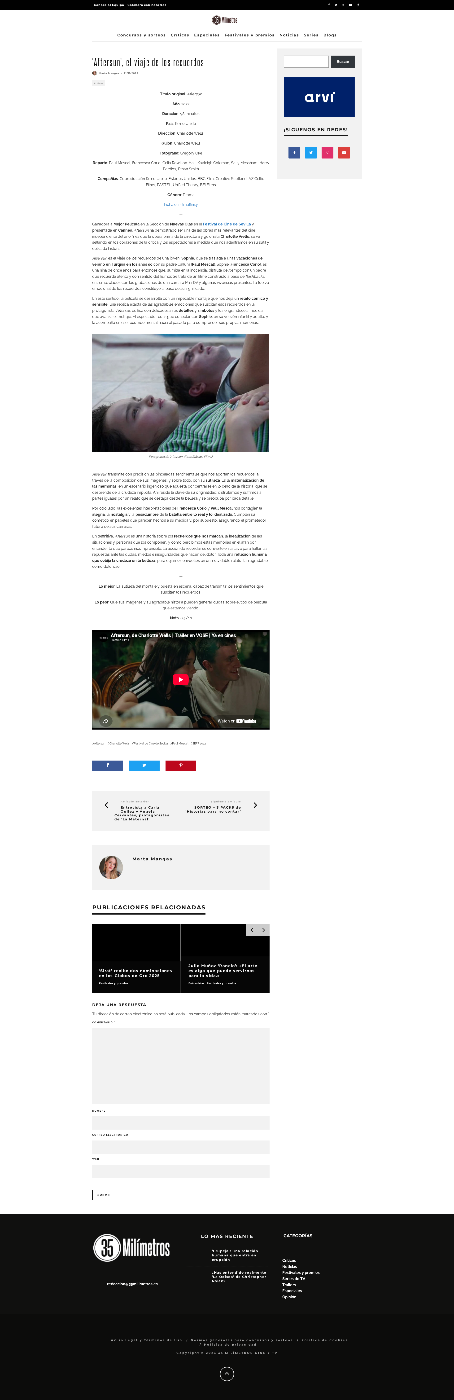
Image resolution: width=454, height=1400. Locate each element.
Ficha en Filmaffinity (181, 204)
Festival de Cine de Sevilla (151, 743)
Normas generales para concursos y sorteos (242, 1340)
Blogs (330, 35)
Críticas (180, 35)
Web (95, 1159)
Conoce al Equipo (109, 5)
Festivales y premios (250, 35)
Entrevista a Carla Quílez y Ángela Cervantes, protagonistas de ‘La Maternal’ (141, 813)
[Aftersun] (180, 393)
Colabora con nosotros (146, 5)
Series (311, 35)
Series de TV (293, 1279)
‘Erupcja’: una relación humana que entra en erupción (235, 1255)
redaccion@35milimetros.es (132, 1284)
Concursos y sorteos (141, 35)
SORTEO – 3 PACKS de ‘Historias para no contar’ (213, 810)
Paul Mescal (180, 743)
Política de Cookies (324, 1340)
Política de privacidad (230, 1344)
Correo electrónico (111, 1135)
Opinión (289, 1297)
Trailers (289, 1285)
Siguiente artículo (226, 801)
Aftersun (99, 743)
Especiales (207, 35)
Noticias (289, 35)
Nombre (100, 1110)
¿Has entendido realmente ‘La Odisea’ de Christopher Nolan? (239, 1276)
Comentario (103, 1022)
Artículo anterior (135, 801)
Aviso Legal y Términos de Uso (147, 1340)
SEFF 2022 (199, 743)
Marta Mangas (109, 73)
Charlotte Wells (119, 743)
